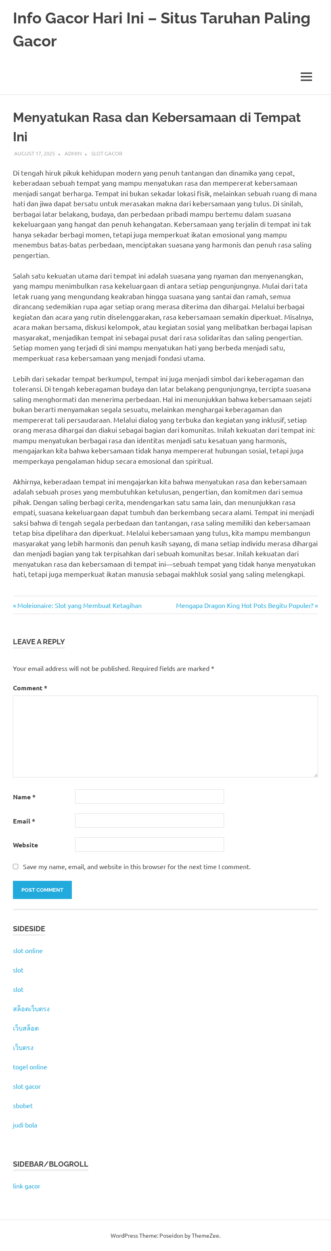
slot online (28, 950)
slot (18, 970)
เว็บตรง (23, 1047)
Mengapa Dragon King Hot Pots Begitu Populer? (244, 605)
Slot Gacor (106, 153)
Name (24, 796)
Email (24, 821)
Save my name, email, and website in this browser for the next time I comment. (137, 866)
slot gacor (27, 1086)
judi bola (25, 1125)
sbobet (23, 1105)
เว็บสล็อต (26, 1028)
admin (73, 153)
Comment (30, 687)
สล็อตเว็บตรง (31, 1008)
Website (25, 844)
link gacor (26, 1186)
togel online (30, 1066)
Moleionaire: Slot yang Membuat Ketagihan (79, 605)
